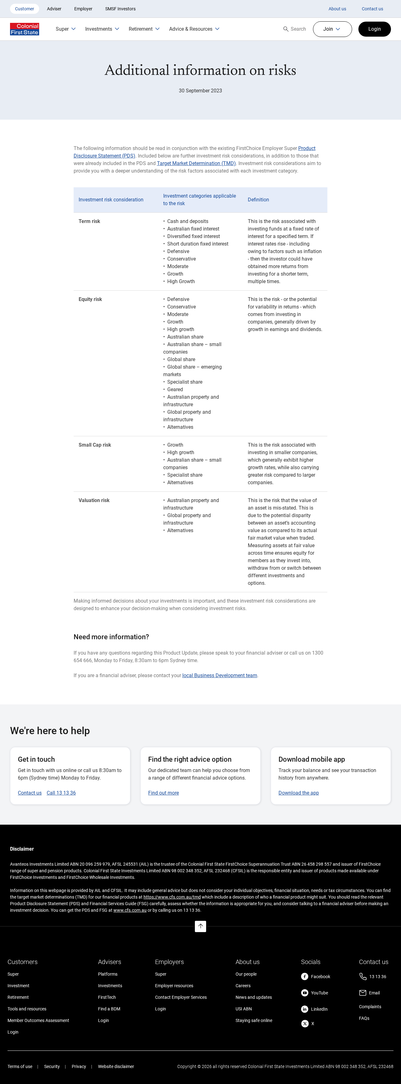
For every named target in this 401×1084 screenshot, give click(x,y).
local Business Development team (219, 675)
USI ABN (244, 1008)
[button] (332, 29)
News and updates (254, 997)
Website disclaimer (116, 1066)
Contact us (372, 8)
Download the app (299, 793)
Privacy (79, 1066)
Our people (246, 974)
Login (13, 1032)
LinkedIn (319, 1009)
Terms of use (20, 1066)
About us (337, 8)
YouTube (319, 992)
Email (374, 992)
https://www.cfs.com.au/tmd (172, 897)
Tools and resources (27, 1008)
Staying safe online (254, 1020)
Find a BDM (109, 1008)
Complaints (370, 1006)
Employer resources (174, 985)
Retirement (18, 997)
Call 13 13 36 (61, 793)
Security (52, 1066)
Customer (24, 8)
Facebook (320, 976)
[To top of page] (200, 926)
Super (13, 974)
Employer (83, 8)
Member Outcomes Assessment (38, 1020)
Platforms (107, 974)
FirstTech (107, 997)
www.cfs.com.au (130, 910)
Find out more (163, 793)
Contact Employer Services (181, 997)
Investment (18, 985)
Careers (243, 985)
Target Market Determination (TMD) (196, 163)
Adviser (54, 8)
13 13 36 (377, 976)
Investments (110, 985)
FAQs (364, 1018)
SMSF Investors (120, 8)
